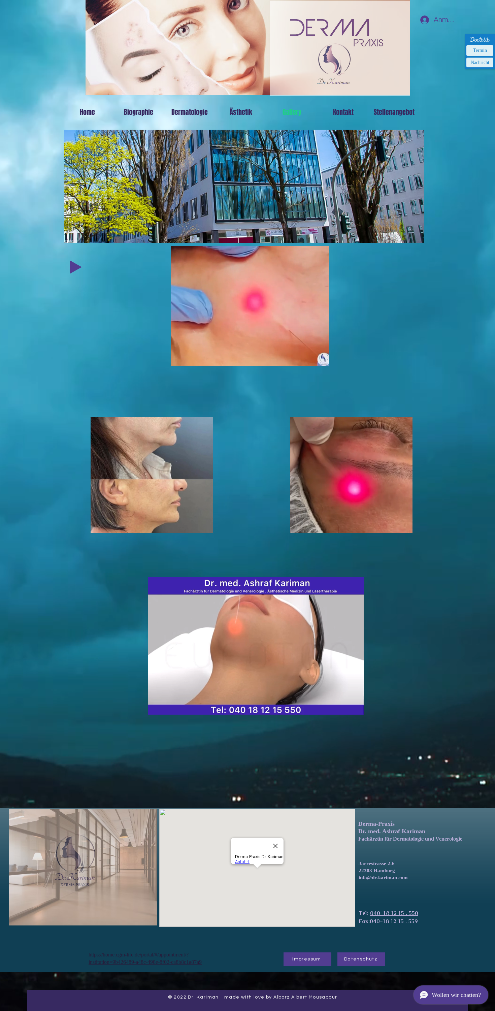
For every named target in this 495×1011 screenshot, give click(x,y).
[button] (320, 358)
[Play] (75, 267)
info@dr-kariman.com (383, 877)
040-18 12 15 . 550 (394, 913)
